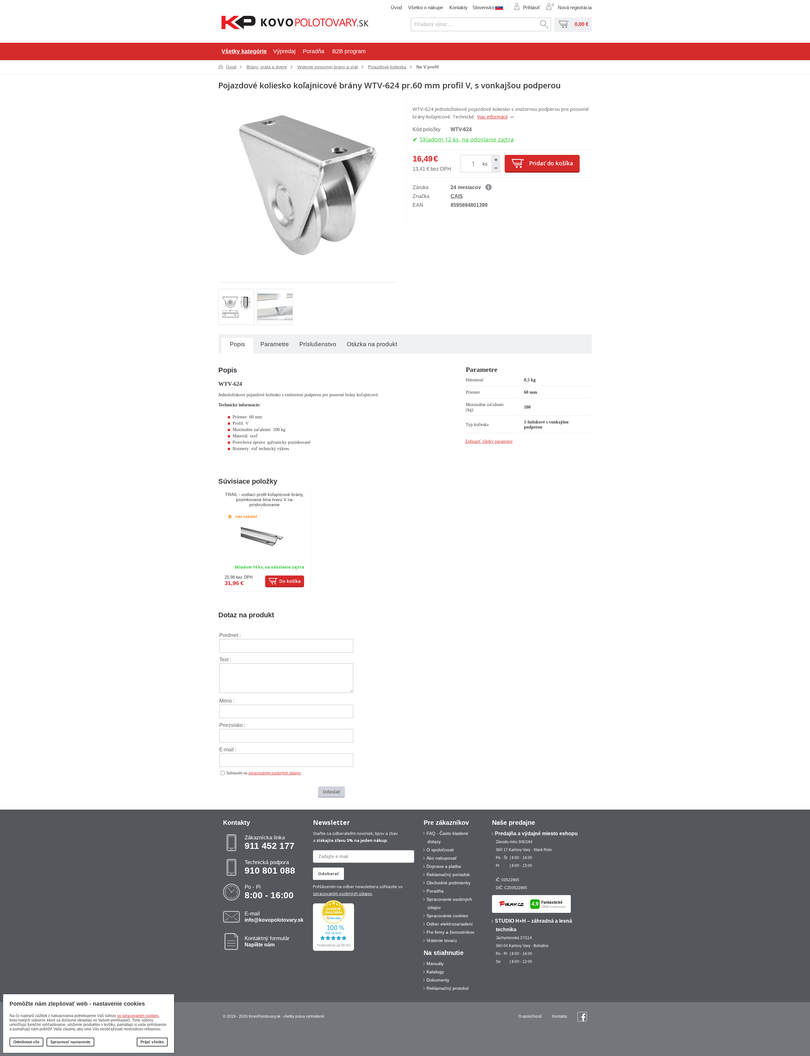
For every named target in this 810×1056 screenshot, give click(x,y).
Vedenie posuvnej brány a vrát (327, 66)
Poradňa (313, 51)
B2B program (349, 51)
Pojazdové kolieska (387, 66)
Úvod (396, 7)
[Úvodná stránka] (295, 23)
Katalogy (435, 971)
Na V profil (427, 66)
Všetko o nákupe (425, 7)
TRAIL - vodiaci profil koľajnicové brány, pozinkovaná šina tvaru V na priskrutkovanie (264, 499)
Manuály (435, 963)
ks (485, 164)
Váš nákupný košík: (564, 24)
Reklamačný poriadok (448, 874)
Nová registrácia (575, 7)
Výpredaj (284, 51)
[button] (495, 160)
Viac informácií (492, 116)
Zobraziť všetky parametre (489, 441)
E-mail (274, 917)
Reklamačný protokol (448, 988)
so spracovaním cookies (138, 1016)
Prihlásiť (531, 7)
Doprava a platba (444, 866)
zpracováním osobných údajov (274, 773)
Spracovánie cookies (447, 915)
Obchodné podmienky (448, 882)
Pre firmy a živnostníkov (450, 932)
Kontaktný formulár (267, 941)
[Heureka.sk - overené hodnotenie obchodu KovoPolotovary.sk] (333, 949)
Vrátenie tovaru (442, 940)
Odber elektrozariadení (450, 923)
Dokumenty (438, 980)
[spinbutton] (474, 163)
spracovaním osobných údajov (342, 893)
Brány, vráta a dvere (266, 66)
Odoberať (328, 873)
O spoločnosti (440, 849)
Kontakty (458, 7)
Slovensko (483, 7)
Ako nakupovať (442, 858)
